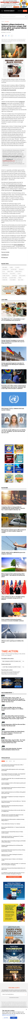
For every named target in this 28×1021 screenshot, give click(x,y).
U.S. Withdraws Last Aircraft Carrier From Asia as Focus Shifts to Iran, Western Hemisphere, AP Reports (12, 873)
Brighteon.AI (9, 159)
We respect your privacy (14, 997)
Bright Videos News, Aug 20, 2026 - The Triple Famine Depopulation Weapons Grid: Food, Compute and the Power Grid (13, 741)
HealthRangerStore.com (9, 160)
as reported (8, 90)
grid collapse (10, 41)
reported (20, 190)
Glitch (22, 40)
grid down (14, 41)
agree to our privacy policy (8, 1015)
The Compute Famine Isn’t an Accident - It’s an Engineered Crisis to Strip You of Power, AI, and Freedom (13, 774)
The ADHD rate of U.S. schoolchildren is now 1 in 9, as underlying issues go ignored (13, 319)
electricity (23, 39)
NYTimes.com (4, 257)
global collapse (6, 275)
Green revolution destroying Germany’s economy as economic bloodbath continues (12, 620)
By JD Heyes (3, 32)
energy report (10, 40)
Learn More (6, 1017)
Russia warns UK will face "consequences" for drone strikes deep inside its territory (12, 837)
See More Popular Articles (14, 876)
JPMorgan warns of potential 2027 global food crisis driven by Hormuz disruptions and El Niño (12, 815)
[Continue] (25, 994)
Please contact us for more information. (9, 674)
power (22, 41)
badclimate (5, 39)
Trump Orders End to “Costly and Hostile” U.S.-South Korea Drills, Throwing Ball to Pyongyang (13, 864)
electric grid (20, 39)
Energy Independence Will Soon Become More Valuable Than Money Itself (13, 725)
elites (2, 40)
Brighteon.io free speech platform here (12, 156)
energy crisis (6, 40)
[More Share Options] (11, 35)
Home (2, 21)
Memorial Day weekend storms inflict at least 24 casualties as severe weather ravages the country (13, 531)
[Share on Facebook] (5, 35)
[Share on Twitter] (8, 35)
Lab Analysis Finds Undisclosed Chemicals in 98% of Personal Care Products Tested (12, 765)
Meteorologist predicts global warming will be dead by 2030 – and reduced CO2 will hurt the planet (13, 575)
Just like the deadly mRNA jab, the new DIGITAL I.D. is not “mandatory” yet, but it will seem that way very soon (13, 431)
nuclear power (18, 41)
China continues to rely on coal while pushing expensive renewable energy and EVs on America (13, 598)
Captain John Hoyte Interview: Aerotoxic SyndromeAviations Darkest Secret (11, 749)
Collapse (7, 21)
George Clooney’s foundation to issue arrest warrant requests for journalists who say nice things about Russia (12, 342)
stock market (13, 279)
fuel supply (18, 40)
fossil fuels (14, 40)
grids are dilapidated (18, 244)
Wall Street (20, 279)
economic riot (16, 39)
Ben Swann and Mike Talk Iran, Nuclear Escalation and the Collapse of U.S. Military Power (12, 709)
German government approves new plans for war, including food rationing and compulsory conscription (12, 364)
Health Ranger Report (6, 692)
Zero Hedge (15, 190)
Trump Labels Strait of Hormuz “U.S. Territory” (10, 823)
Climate (9, 39)
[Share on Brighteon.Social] (2, 35)
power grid (4, 279)
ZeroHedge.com (5, 254)
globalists (6, 41)
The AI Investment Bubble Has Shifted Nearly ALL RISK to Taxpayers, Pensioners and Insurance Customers (12, 733)
